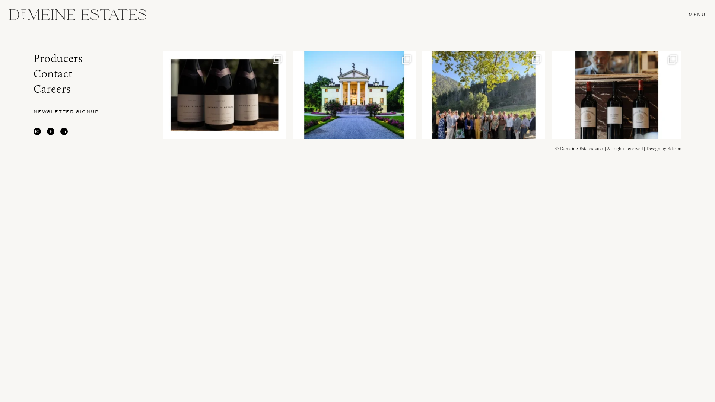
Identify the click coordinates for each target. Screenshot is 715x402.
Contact (53, 73)
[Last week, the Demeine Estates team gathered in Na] (483, 95)
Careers (52, 89)
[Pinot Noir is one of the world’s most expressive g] (224, 95)
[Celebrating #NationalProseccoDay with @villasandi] (354, 95)
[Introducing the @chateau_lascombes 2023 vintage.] (616, 95)
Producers (58, 58)
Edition (674, 148)
